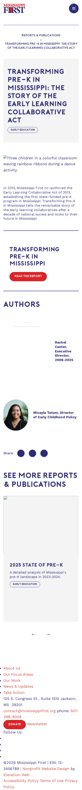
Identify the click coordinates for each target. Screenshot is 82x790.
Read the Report (28, 276)
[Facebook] (21, 453)
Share (8, 453)
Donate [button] (14, 724)
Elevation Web (16, 774)
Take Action (14, 692)
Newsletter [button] (37, 724)
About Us (11, 668)
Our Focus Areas (18, 674)
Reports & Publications (41, 35)
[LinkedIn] (44, 453)
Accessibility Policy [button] (20, 780)
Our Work (11, 680)
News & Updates (18, 686)
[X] (32, 453)
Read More (12, 498)
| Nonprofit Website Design (44, 768)
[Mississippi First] (14, 8)
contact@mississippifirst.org (29, 711)
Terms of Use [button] (51, 780)
